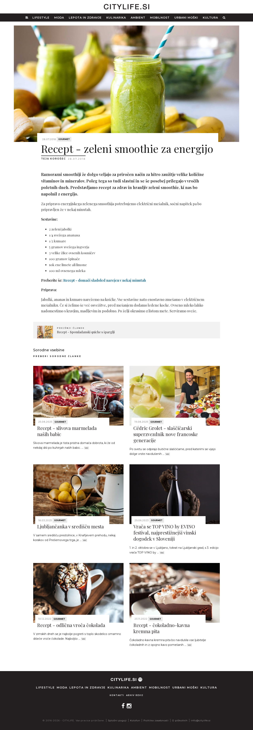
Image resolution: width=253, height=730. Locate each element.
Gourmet (64, 139)
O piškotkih (180, 720)
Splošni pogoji (117, 720)
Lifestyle (40, 17)
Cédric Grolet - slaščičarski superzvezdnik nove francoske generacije (165, 434)
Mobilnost (160, 17)
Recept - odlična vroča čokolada (71, 625)
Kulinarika (116, 17)
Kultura (210, 17)
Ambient (138, 17)
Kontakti (117, 695)
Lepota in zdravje (85, 17)
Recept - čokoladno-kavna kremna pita (161, 628)
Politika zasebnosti (156, 720)
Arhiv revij (134, 695)
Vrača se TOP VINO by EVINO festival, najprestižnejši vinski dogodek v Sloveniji (164, 532)
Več (86, 448)
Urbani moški (186, 17)
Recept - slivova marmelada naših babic (67, 431)
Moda (59, 17)
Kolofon (135, 720)
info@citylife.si (201, 720)
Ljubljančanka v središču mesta (70, 526)
